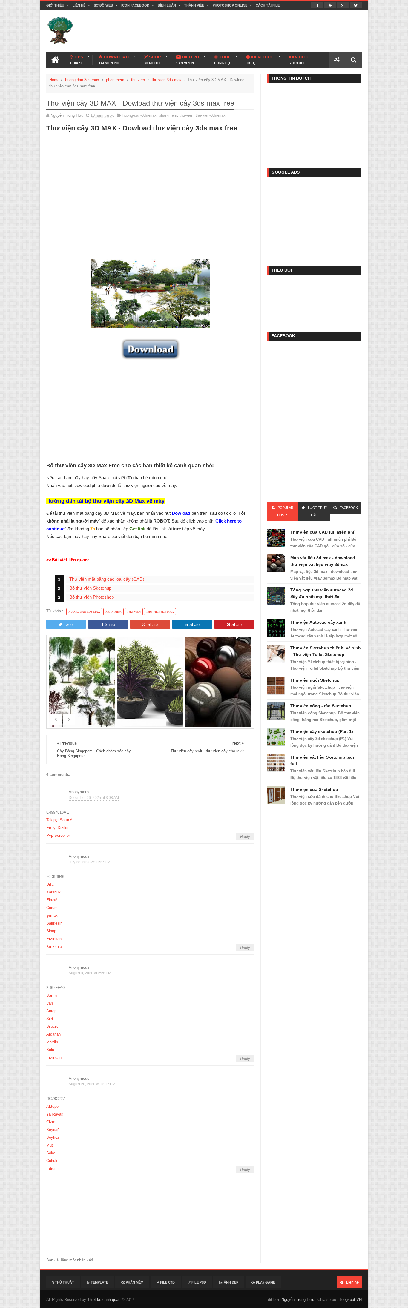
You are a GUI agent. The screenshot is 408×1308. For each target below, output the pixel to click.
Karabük (53, 892)
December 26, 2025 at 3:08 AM (94, 798)
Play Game (265, 1282)
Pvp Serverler (58, 835)
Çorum (52, 907)
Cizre (50, 1122)
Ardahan (53, 1034)
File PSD (198, 1282)
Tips (76, 60)
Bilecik (52, 1026)
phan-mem (115, 80)
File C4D (167, 1282)
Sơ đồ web (103, 5)
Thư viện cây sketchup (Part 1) (321, 731)
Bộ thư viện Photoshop (91, 597)
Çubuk (51, 1160)
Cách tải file (268, 5)
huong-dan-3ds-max (82, 80)
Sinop (51, 931)
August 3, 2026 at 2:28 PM (90, 973)
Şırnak (52, 915)
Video (298, 60)
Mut (49, 1145)
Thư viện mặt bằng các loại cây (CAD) (106, 579)
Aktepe (52, 1106)
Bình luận (167, 5)
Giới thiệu (55, 5)
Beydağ (52, 1129)
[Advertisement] (253, 31)
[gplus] (343, 5)
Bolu (50, 1049)
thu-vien (138, 80)
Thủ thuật (64, 1282)
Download (114, 60)
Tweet (69, 624)
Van (49, 1003)
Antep (51, 1011)
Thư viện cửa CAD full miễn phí (322, 532)
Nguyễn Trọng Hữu (297, 1299)
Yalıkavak (54, 1114)
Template (99, 1282)
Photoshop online (230, 5)
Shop (152, 60)
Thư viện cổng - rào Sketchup (320, 705)
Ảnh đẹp (230, 1282)
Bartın (51, 995)
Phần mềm (134, 1282)
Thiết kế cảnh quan (103, 1299)
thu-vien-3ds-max (167, 80)
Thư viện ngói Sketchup (315, 680)
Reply (245, 836)
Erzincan (54, 938)
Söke (50, 1153)
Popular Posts (285, 511)
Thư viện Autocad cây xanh (318, 622)
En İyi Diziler (57, 827)
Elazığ (51, 900)
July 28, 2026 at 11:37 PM (89, 862)
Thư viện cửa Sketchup (314, 789)
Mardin (52, 1042)
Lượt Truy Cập (317, 511)
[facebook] (317, 5)
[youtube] (330, 5)
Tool (222, 60)
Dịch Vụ (187, 60)
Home (54, 80)
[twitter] (356, 5)
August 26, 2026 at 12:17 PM (92, 1084)
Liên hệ (79, 5)
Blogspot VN (351, 1299)
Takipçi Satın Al (59, 820)
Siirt (49, 1018)
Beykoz (52, 1137)
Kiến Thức (260, 60)
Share (110, 624)
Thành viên (194, 5)
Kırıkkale (54, 946)
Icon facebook (135, 5)
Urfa (49, 884)
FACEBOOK (349, 507)
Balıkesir (54, 923)
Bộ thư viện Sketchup (90, 588)
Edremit (53, 1168)
